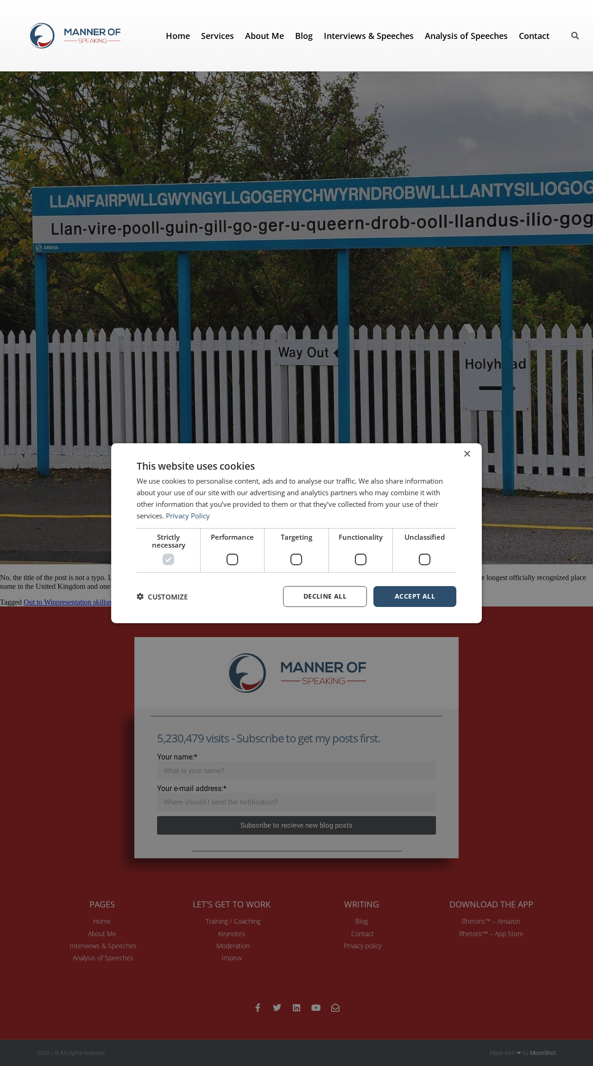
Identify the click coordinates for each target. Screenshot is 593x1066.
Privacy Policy (188, 515)
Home (178, 35)
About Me (264, 35)
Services (217, 35)
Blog (304, 35)
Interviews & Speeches (369, 35)
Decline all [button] (325, 596)
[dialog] (296, 533)
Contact (534, 35)
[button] (575, 36)
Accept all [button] (415, 596)
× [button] (466, 453)
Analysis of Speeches (466, 35)
